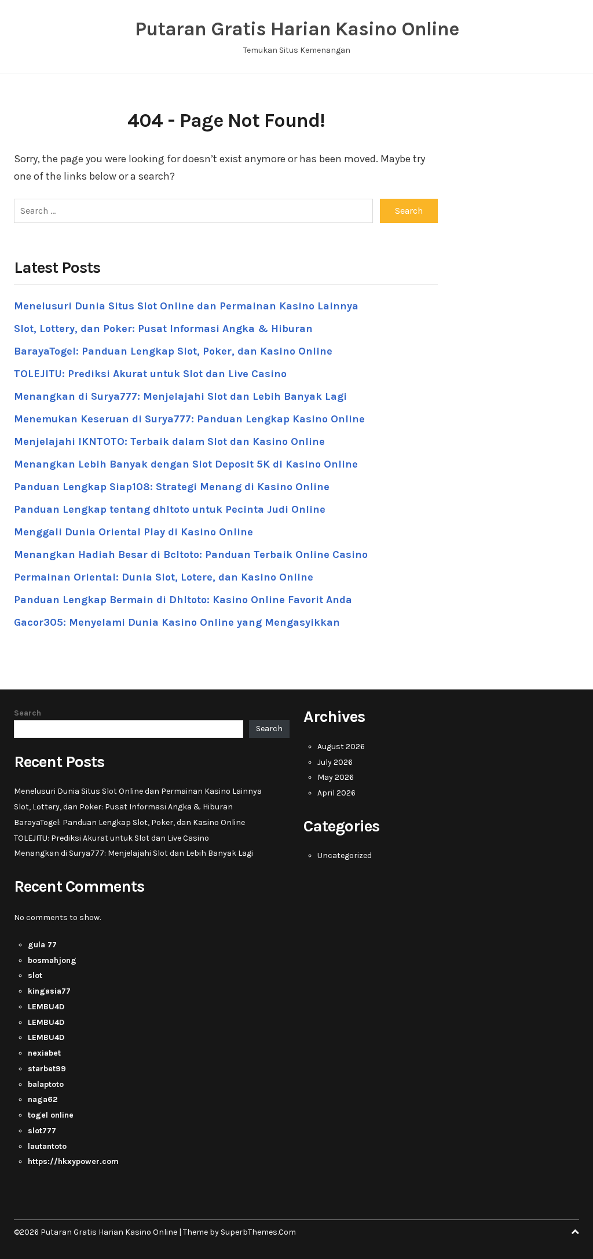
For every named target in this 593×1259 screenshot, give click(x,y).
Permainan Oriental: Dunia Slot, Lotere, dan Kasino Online (163, 577)
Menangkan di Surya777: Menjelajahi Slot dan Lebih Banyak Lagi (180, 396)
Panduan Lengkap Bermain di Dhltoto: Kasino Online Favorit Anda (183, 599)
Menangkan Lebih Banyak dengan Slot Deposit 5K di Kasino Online (186, 464)
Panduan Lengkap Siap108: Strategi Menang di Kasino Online (172, 486)
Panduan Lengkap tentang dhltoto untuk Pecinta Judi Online (169, 509)
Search (27, 713)
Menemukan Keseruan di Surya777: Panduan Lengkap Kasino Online (189, 419)
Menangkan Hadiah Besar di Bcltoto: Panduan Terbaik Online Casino (191, 554)
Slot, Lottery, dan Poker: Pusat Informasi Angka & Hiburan (163, 328)
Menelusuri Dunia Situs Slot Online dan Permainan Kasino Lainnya (186, 306)
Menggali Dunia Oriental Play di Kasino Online (133, 532)
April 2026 (336, 793)
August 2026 (341, 746)
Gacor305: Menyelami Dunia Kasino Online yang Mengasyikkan (177, 622)
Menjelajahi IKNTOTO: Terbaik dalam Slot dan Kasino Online (169, 441)
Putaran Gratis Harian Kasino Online (297, 29)
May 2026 (335, 777)
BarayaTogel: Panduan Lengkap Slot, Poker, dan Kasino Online (173, 351)
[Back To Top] (575, 1232)
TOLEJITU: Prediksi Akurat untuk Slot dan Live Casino (150, 373)
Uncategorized (344, 855)
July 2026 (335, 762)
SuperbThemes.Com (258, 1232)
